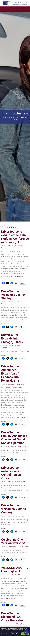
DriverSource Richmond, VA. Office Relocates (12, 617)
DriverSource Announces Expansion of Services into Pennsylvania (10, 373)
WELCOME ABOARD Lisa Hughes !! (14, 569)
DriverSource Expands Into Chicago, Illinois (12, 338)
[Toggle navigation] (27, 8)
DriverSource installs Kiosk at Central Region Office (11, 473)
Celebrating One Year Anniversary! (13, 541)
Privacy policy (4, 633)
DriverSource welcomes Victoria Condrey (13, 509)
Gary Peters (20, 384)
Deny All (14, 633)
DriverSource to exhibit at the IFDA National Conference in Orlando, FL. (15, 237)
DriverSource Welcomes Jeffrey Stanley (13, 295)
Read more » (19, 276)
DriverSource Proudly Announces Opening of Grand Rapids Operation (14, 438)
